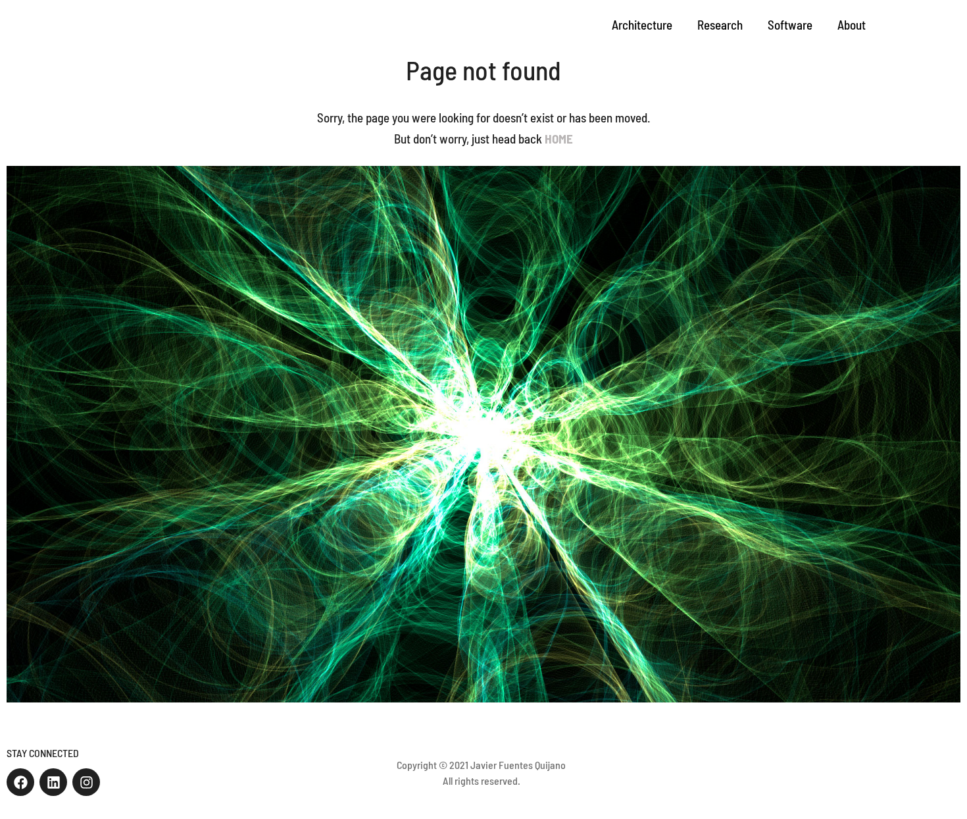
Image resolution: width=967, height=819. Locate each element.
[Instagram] (86, 782)
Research (720, 24)
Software (790, 24)
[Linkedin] (53, 782)
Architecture (642, 24)
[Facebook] (20, 782)
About (851, 24)
